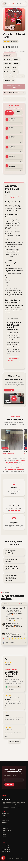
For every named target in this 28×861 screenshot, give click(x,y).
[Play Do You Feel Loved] (7, 137)
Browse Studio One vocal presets (15, 461)
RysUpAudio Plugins (9, 390)
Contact (4, 832)
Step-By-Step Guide (15, 510)
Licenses (4, 834)
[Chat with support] (3, 858)
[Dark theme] (6, 4)
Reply (7, 616)
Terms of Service (6, 849)
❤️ (3, 638)
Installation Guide (6, 815)
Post (24, 642)
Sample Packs (5, 818)
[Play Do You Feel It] (7, 128)
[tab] (9, 112)
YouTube (13, 807)
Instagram (5, 807)
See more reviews (14, 741)
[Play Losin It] (7, 147)
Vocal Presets (5, 813)
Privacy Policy (5, 845)
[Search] (17, 3)
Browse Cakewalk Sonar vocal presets (13, 468)
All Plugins (4, 822)
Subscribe (9, 784)
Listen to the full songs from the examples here (13, 196)
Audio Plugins (5, 820)
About (3, 838)
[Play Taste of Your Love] (7, 156)
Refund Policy (5, 847)
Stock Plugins (19, 390)
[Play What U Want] (7, 165)
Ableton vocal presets (8, 453)
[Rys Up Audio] (13, 3)
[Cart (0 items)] (20, 3)
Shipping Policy (6, 851)
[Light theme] (4, 4)
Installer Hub (5, 828)
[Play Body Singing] (7, 119)
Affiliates (4, 836)
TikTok (19, 807)
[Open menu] (24, 3)
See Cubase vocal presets (13, 359)
